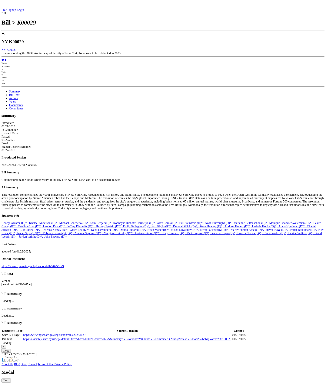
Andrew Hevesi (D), (238, 226)
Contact (32, 364)
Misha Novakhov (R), (185, 229)
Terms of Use (46, 364)
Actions (13, 98)
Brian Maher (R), (159, 229)
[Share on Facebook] (6, 60)
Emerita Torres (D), (250, 233)
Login (20, 10)
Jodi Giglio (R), (162, 226)
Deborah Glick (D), (186, 226)
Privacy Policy (63, 364)
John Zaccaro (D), (56, 236)
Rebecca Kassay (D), (56, 229)
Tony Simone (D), (174, 233)
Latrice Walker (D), (301, 233)
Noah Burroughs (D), (219, 223)
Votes (12, 101)
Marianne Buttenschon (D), (251, 223)
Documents (16, 105)
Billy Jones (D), (31, 229)
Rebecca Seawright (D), (58, 233)
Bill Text (14, 94)
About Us (7, 364)
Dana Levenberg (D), (105, 229)
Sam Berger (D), (101, 223)
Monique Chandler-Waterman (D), (291, 223)
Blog (17, 364)
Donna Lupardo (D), (133, 229)
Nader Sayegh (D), (30, 233)
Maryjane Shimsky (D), (119, 233)
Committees (16, 108)
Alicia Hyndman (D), (292, 226)
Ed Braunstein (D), (192, 223)
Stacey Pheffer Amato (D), (248, 229)
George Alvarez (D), (15, 223)
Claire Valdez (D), (276, 233)
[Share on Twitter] (3, 60)
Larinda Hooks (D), (265, 226)
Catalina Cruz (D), (30, 226)
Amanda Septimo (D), (89, 233)
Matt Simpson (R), (199, 233)
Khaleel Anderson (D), (44, 223)
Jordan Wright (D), (31, 236)
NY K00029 (9, 49)
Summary (15, 91)
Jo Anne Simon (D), (148, 233)
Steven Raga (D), (277, 229)
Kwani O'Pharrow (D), (215, 229)
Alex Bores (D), (168, 223)
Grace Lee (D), (80, 229)
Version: (6, 280)
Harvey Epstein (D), (109, 226)
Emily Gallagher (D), (137, 226)
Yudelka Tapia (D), (224, 233)
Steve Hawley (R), (212, 226)
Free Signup (9, 10)
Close (6, 350)
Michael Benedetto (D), (74, 223)
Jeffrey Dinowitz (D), (81, 226)
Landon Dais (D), (55, 226)
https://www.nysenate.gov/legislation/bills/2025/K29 (33, 266)
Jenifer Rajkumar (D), (303, 229)
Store (24, 364)
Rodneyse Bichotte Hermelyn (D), (135, 223)
